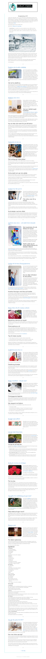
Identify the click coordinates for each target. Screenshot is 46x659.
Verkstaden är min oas (14, 142)
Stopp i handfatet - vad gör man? (17, 381)
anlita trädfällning (13, 508)
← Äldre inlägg (23, 650)
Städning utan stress (14, 98)
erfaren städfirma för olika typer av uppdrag (31, 112)
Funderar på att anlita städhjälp (17, 67)
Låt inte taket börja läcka (15, 432)
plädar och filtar (30, 532)
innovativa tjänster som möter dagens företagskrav (15, 288)
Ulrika (15, 23)
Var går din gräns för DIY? (16, 620)
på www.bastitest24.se (23, 333)
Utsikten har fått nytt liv (15, 189)
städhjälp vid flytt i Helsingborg (22, 86)
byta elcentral (30, 370)
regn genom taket (34, 435)
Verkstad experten (35, 168)
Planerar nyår (12, 525)
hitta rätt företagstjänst (27, 297)
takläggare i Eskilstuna (17, 445)
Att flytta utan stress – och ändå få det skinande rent (21, 223)
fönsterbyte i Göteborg (31, 195)
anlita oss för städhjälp (11, 249)
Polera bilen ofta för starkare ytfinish (18, 308)
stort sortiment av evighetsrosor (27, 470)
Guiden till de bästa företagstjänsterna (19, 263)
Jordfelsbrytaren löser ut (15, 350)
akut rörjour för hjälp (34, 392)
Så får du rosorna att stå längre (17, 463)
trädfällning (29, 498)
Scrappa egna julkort (14, 419)
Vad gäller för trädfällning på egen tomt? (19, 496)
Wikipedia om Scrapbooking (16, 26)
